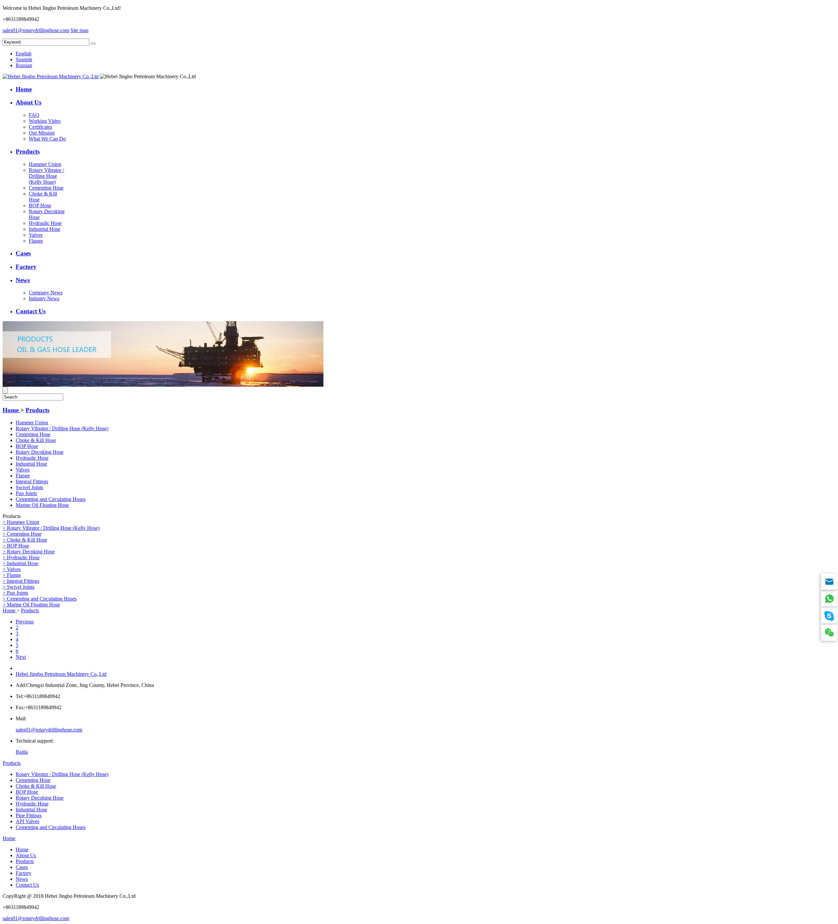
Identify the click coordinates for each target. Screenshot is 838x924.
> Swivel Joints (18, 587)
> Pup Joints (15, 593)
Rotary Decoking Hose (40, 452)
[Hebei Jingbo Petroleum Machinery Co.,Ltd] (51, 76)
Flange (36, 241)
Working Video (45, 121)
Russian (24, 65)
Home (24, 89)
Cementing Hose (46, 188)
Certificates (40, 127)
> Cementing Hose (22, 534)
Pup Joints (26, 493)
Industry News (44, 298)
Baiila (22, 752)
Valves (36, 235)
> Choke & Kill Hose (25, 540)
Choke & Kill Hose (36, 440)
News (23, 280)
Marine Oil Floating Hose (42, 505)
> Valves (12, 569)
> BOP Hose (16, 545)
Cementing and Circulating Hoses (50, 499)
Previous (25, 621)
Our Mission (42, 133)
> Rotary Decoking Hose (29, 551)
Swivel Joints (29, 487)
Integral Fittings (32, 481)
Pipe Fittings (29, 815)
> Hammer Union (21, 522)
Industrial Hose (44, 229)
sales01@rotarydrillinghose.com (36, 30)
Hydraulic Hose (45, 223)
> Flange (12, 575)
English (23, 53)
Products (28, 151)
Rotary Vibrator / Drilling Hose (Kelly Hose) (46, 176)
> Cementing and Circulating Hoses (40, 598)
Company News (46, 292)
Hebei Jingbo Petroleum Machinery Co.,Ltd (61, 674)
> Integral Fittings (21, 581)
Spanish (24, 59)
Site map (79, 30)
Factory (26, 266)
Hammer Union (45, 164)
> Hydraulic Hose (21, 557)
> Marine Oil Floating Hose (31, 604)
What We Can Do (47, 138)
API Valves (27, 821)
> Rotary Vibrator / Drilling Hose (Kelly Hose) (51, 528)
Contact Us (31, 311)
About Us (28, 102)
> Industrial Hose (20, 563)
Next (21, 657)
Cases (23, 253)
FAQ (34, 115)
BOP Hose (40, 205)
